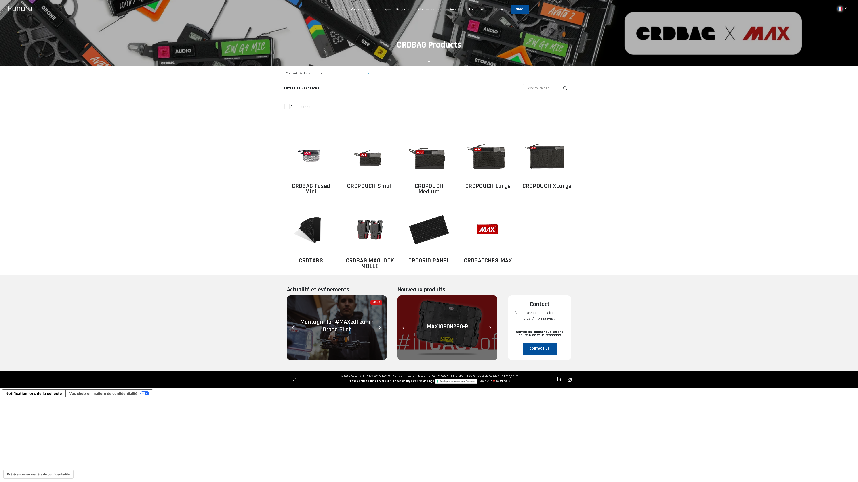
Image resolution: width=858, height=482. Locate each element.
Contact (499, 9)
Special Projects (397, 9)
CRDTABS (311, 261)
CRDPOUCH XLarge (547, 186)
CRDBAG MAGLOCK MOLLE (370, 263)
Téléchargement (429, 9)
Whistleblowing (423, 381)
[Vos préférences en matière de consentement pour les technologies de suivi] (38, 474)
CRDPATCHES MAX (488, 261)
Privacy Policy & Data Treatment (370, 381)
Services (455, 9)
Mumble (505, 381)
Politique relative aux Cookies (457, 381)
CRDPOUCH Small (370, 186)
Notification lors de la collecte (34, 393)
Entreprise (477, 9)
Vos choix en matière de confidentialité (103, 393)
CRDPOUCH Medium (429, 189)
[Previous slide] (293, 327)
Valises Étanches (364, 9)
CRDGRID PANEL (429, 261)
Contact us (540, 349)
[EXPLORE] (311, 155)
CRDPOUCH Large (488, 186)
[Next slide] (380, 327)
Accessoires (300, 107)
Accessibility (402, 381)
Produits (337, 9)
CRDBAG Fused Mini (311, 189)
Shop (520, 9)
